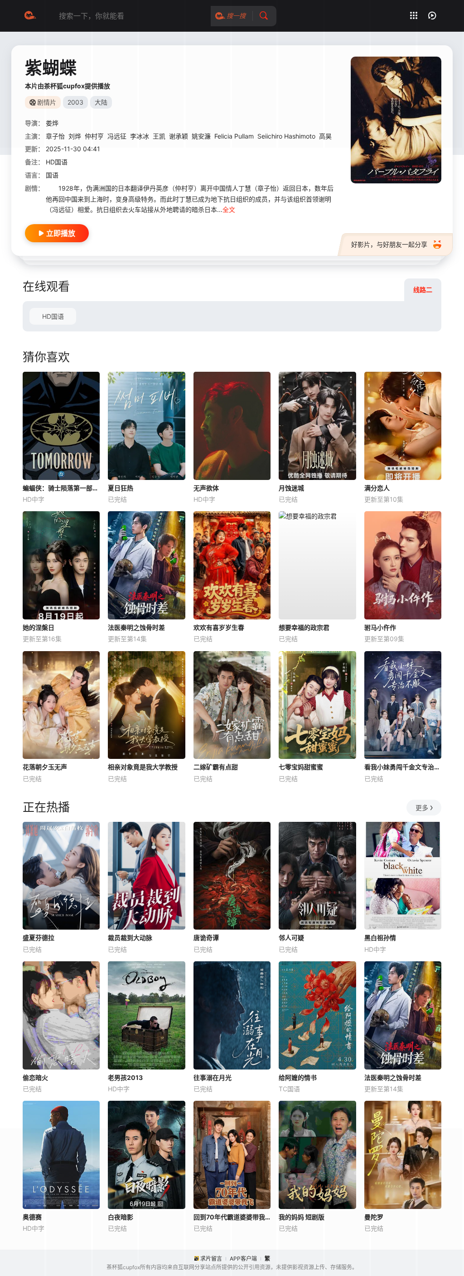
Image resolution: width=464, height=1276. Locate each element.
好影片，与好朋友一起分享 (389, 244)
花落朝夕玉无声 (45, 767)
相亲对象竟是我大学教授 (143, 767)
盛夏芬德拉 (38, 937)
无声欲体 (206, 488)
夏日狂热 (120, 488)
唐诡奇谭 (206, 937)
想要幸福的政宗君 (304, 627)
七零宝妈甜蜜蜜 (301, 767)
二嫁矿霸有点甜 (215, 767)
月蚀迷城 (291, 488)
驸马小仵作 (380, 627)
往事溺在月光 (212, 1077)
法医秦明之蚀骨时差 (136, 627)
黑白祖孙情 (380, 937)
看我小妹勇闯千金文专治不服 (402, 767)
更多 (422, 807)
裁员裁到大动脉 (130, 937)
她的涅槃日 (38, 627)
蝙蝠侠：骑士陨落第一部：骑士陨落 (61, 488)
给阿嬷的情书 (298, 1077)
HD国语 (53, 316)
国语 (52, 175)
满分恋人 (377, 488)
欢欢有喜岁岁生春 (218, 627)
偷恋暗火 (35, 1077)
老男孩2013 (125, 1077)
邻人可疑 (291, 937)
